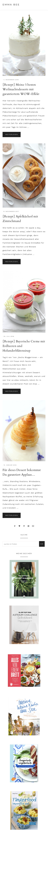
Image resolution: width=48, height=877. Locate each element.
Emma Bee (11, 4)
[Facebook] (15, 526)
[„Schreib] (33, 526)
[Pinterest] (24, 526)
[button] (43, 4)
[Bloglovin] (19, 526)
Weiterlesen (11, 134)
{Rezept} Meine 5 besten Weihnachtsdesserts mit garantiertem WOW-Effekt (21, 89)
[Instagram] (28, 526)
